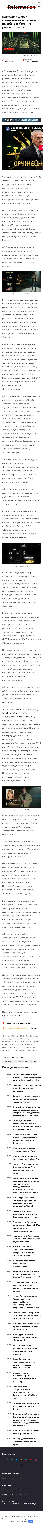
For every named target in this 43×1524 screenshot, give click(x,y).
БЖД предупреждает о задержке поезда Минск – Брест (25, 1442)
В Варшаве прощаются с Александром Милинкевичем (24, 1263)
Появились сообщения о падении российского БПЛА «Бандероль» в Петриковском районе (26, 1226)
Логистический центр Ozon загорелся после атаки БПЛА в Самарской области (27, 1316)
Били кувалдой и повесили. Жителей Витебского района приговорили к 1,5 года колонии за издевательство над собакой (27, 1420)
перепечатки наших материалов (15, 1494)
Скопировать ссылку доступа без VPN (19, 1061)
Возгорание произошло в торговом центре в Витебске (26, 1157)
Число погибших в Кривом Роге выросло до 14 (26, 1432)
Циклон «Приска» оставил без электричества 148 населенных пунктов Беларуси (25, 1168)
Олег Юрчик (8, 1047)
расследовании (26, 716)
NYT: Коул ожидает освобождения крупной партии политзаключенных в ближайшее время (27, 1125)
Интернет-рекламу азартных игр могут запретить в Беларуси (26, 1406)
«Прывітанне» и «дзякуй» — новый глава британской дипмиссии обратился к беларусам (26, 1138)
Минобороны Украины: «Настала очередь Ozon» (24, 1149)
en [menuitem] (39, 2)
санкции (6, 1050)
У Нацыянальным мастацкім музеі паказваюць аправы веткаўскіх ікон (26, 1326)
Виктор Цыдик (18, 1042)
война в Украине (32, 1042)
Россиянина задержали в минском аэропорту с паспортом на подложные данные (25, 1286)
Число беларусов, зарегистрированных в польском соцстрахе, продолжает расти (24, 1363)
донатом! (33, 1028)
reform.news (9, 61)
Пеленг (17, 1047)
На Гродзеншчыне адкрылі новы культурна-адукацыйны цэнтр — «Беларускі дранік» (27, 1077)
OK (31, 1521)
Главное (9, 49)
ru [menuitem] (35, 2)
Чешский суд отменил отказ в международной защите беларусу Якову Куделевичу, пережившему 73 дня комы (26, 1111)
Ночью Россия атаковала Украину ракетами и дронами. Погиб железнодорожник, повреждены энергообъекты (26, 1302)
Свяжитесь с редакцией (18, 1023)
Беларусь (7, 1042)
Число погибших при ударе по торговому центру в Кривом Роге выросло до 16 (26, 1274)
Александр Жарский (11, 1039)
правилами (20, 1490)
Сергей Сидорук (18, 1050)
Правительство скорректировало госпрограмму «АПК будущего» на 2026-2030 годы (25, 1392)
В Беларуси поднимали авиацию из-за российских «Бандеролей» (25, 1337)
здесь (17, 1015)
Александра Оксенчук (29, 1039)
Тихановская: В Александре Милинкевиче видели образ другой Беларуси (26, 1239)
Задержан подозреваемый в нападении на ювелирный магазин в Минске (26, 1099)
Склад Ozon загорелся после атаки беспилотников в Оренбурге (27, 1088)
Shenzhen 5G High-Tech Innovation (25, 1036)
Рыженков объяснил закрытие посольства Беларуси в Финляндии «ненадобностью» (24, 1251)
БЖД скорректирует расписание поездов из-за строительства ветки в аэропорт (25, 1349)
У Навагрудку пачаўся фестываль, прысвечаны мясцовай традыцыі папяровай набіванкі (24, 1201)
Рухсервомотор (29, 1047)
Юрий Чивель (32, 1050)
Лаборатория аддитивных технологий (17, 1044)
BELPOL (6, 1036)
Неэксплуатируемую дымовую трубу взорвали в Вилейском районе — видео (26, 1214)
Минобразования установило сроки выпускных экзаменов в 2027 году (24, 1377)
